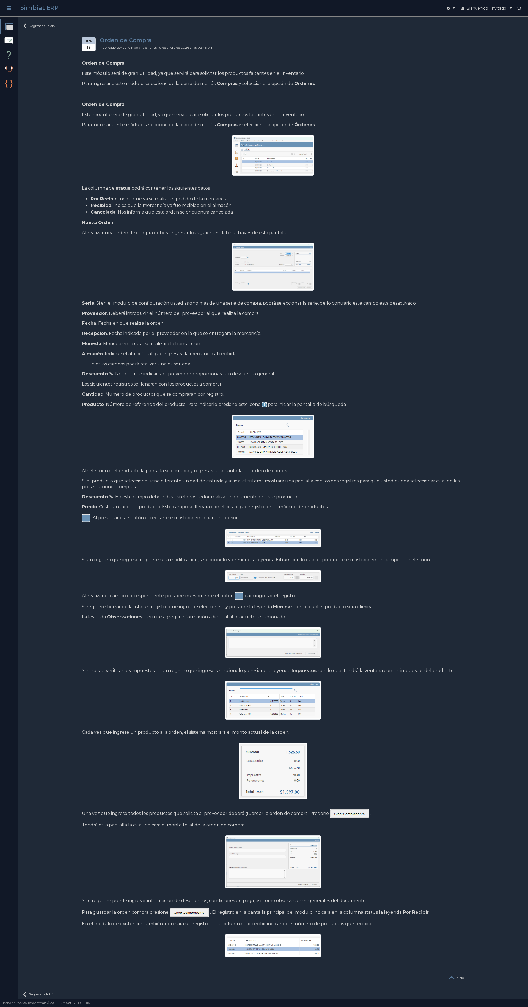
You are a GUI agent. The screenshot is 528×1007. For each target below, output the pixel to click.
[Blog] (9, 41)
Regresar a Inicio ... (43, 26)
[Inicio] (9, 26)
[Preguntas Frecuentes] (9, 55)
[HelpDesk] (9, 69)
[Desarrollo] (9, 84)
